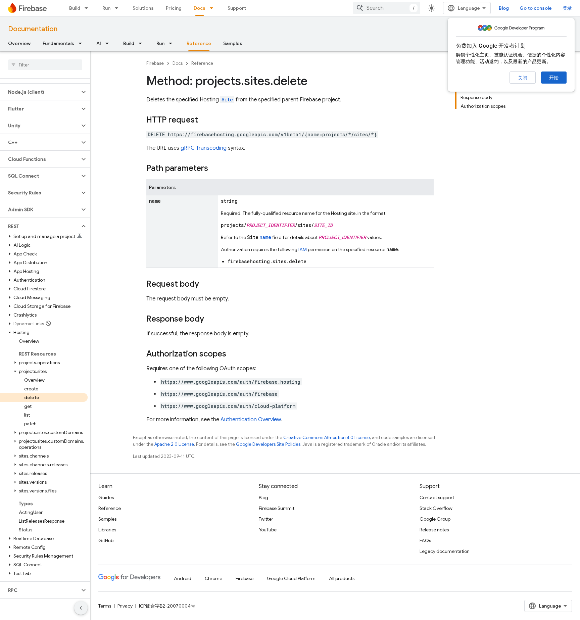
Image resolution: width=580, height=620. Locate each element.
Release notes (434, 530)
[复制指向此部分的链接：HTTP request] (204, 120)
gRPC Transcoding (204, 148)
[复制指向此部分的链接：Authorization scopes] (233, 354)
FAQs (425, 540)
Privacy (125, 606)
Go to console (536, 8)
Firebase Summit (276, 508)
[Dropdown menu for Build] (88, 8)
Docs (199, 8)
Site (227, 99)
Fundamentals (58, 43)
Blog (504, 8)
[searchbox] (45, 64)
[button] (40, 92)
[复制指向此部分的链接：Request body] (205, 285)
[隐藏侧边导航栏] (81, 608)
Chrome (213, 578)
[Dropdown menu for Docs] (213, 8)
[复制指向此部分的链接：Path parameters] (215, 169)
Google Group (435, 519)
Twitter (266, 519)
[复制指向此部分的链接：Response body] (211, 320)
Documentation (32, 29)
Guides (106, 497)
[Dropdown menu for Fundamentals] (82, 43)
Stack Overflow (436, 508)
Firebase (155, 63)
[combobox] (386, 8)
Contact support (437, 497)
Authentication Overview (251, 419)
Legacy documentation (445, 551)
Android (182, 578)
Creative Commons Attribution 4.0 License (326, 437)
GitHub (105, 540)
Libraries (107, 530)
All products (341, 578)
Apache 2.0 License (174, 444)
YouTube (268, 530)
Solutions (143, 8)
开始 (554, 78)
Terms (104, 606)
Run (106, 8)
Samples (232, 43)
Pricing (174, 8)
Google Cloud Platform (291, 578)
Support (237, 8)
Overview (19, 43)
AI (98, 43)
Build (74, 8)
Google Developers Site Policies (268, 444)
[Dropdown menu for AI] (109, 43)
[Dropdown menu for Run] (118, 8)
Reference (199, 43)
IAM (302, 249)
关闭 (522, 78)
